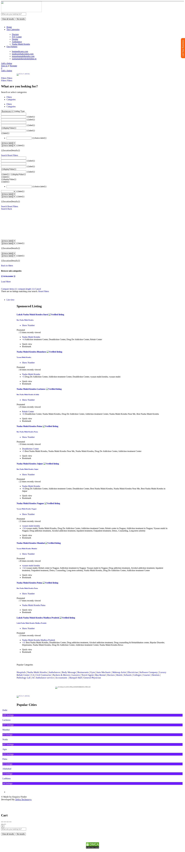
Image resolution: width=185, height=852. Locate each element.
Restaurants (83, 672)
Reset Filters (12, 155)
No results (21, 19)
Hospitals (21, 672)
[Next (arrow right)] (5, 824)
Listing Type (19, 111)
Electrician (133, 672)
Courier (146, 675)
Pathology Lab (24, 677)
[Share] (5, 821)
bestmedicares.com (20, 51)
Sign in (4, 66)
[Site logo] (21, 11)
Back (9, 209)
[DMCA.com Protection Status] (92, 845)
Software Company (148, 672)
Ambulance (17, 42)
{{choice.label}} (39, 138)
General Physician (92, 677)
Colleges (137, 675)
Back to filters (7, 265)
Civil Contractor (43, 675)
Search (4, 155)
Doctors (15, 34)
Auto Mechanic (103, 672)
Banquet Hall (75, 677)
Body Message (69, 672)
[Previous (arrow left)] (2, 824)
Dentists (156, 675)
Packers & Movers (61, 675)
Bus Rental (100, 675)
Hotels (119, 675)
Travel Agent (87, 675)
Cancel (38, 289)
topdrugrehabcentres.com (22, 54)
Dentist (15, 39)
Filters (4, 78)
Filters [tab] (9, 97)
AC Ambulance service (43, 677)
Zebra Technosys (23, 799)
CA (32, 675)
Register (13, 66)
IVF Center (17, 37)
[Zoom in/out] (10, 821)
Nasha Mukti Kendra (21, 44)
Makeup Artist (119, 672)
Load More (6, 281)
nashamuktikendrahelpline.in (24, 59)
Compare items (17, 289)
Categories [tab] (11, 99)
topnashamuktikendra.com (23, 56)
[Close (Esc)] (2, 821)
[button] (58, 687)
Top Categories (13, 29)
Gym (92, 672)
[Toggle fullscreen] (8, 821)
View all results (8, 19)
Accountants (61, 677)
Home (9, 27)
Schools (128, 675)
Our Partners (12, 46)
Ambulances (54, 672)
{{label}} (31, 117)
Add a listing (6, 63)
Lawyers (76, 675)
